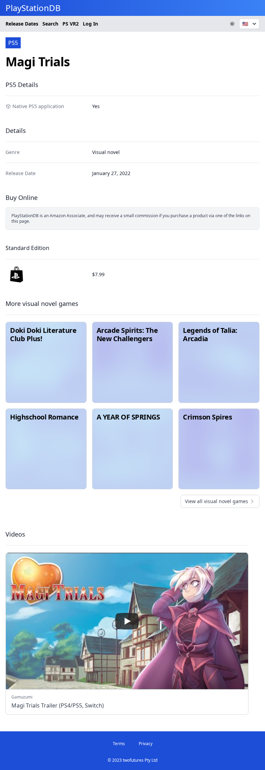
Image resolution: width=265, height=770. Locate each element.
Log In (90, 23)
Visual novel (106, 152)
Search (50, 23)
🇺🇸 (245, 23)
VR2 (70, 23)
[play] (127, 621)
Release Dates (22, 23)
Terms (119, 744)
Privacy (146, 744)
